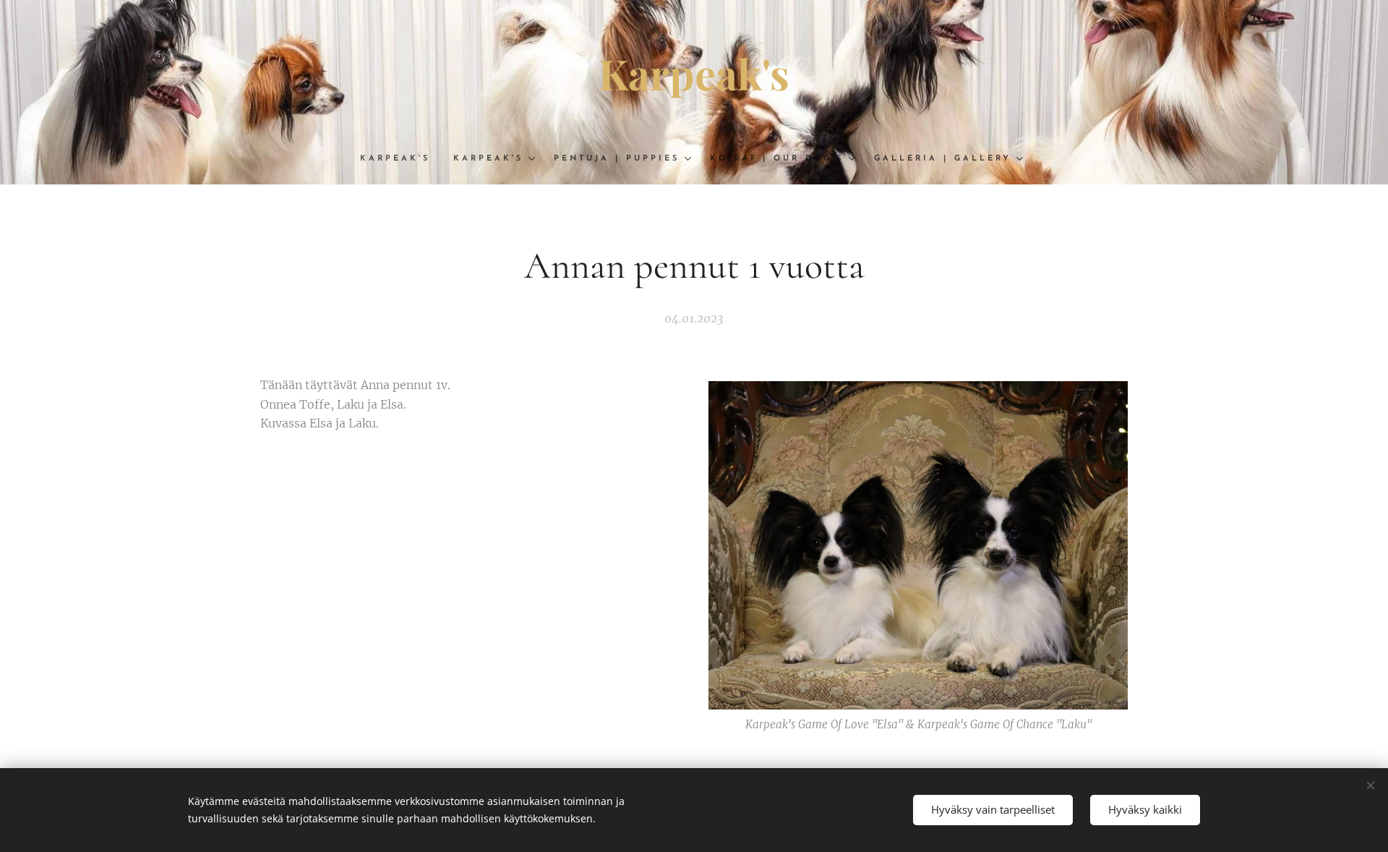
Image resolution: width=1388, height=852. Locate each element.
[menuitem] (401, 159)
